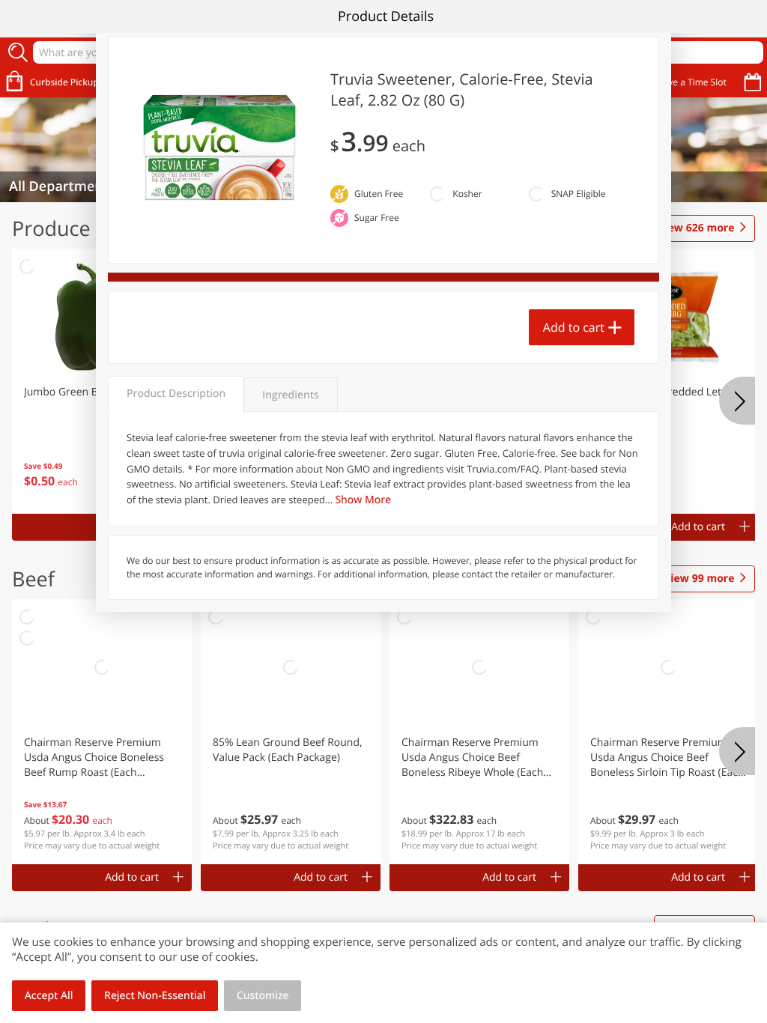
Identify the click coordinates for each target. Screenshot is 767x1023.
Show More (363, 500)
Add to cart (573, 327)
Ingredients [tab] (290, 395)
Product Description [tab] (176, 393)
